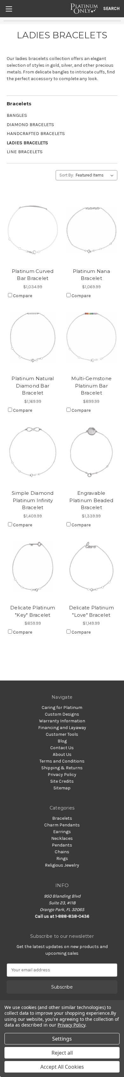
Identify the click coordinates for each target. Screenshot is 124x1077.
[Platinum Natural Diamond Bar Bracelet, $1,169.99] (33, 338)
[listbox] (96, 175)
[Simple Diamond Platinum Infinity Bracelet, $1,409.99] (33, 452)
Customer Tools (62, 734)
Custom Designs (62, 714)
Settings (62, 1038)
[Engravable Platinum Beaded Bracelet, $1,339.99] (91, 452)
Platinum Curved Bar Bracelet (33, 275)
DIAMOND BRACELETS (30, 124)
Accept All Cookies (62, 1066)
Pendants (62, 845)
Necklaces (62, 838)
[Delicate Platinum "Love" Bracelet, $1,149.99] (91, 567)
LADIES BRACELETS (27, 143)
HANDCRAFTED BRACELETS (36, 133)
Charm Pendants (62, 825)
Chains (62, 852)
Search (111, 8)
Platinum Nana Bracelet (91, 275)
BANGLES (17, 115)
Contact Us (62, 747)
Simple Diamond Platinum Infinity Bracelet (33, 500)
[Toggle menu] (8, 9)
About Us (62, 754)
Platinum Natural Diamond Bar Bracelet (32, 385)
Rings (62, 858)
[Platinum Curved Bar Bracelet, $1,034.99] (33, 230)
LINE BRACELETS (25, 151)
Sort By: (66, 175)
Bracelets (19, 104)
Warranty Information (62, 721)
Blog (62, 741)
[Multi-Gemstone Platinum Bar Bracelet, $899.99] (91, 338)
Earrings (62, 831)
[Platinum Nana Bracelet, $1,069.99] (91, 230)
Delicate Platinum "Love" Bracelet (91, 611)
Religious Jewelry (62, 865)
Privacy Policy (62, 774)
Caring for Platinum (62, 707)
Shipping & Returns (62, 768)
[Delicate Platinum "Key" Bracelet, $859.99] (33, 567)
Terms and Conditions (62, 761)
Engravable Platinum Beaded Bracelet (91, 500)
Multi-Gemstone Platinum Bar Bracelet (91, 385)
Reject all (62, 1052)
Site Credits (62, 781)
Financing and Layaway (62, 727)
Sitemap (62, 788)
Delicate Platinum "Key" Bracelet (32, 611)
